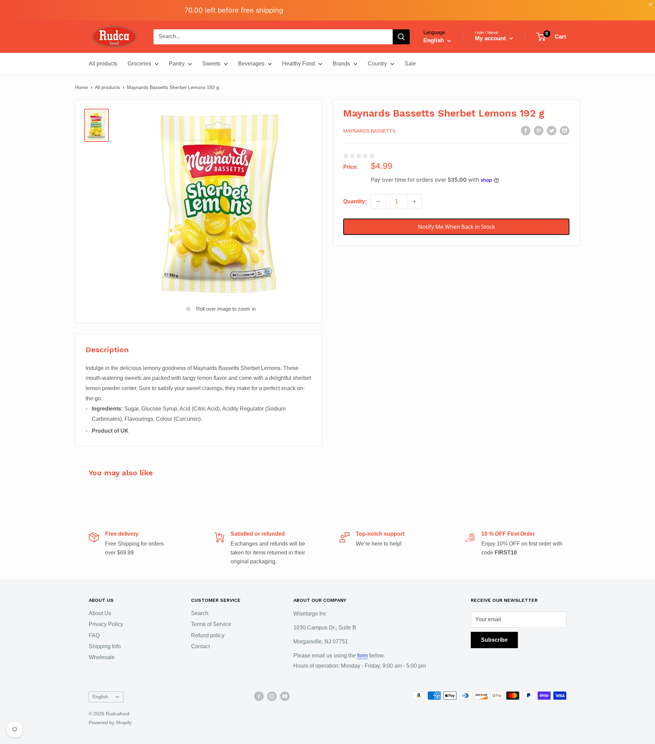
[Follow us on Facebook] (259, 696)
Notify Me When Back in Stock (456, 226)
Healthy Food (298, 63)
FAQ (94, 635)
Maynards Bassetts (369, 131)
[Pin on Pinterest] (538, 130)
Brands (341, 63)
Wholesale (102, 657)
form (362, 655)
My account (491, 38)
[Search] (401, 36)
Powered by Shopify (110, 722)
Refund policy (207, 635)
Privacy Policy (106, 624)
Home (81, 87)
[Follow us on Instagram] (272, 696)
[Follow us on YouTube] (285, 696)
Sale (410, 63)
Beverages (251, 63)
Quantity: (355, 201)
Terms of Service (211, 624)
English (100, 696)
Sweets (211, 63)
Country (377, 63)
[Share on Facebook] (525, 130)
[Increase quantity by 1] (414, 201)
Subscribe (494, 640)
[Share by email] (564, 130)
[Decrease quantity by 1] (378, 201)
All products (103, 63)
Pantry (177, 63)
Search (199, 613)
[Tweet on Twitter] (551, 130)
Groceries (139, 63)
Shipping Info (105, 646)
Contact (200, 646)
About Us (100, 613)
